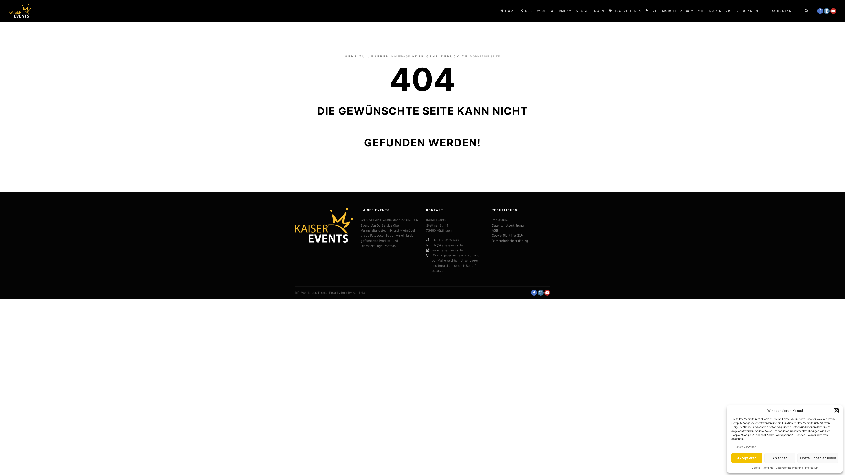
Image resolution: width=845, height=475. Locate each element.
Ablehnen (780, 458)
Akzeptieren (747, 458)
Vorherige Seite (485, 56)
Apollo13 (359, 292)
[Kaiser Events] (20, 11)
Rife (297, 292)
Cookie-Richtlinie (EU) (507, 235)
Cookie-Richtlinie (762, 467)
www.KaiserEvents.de (447, 250)
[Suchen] (806, 11)
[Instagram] (827, 11)
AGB (495, 230)
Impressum (811, 467)
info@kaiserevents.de (447, 245)
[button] (836, 410)
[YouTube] (833, 11)
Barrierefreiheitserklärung (510, 241)
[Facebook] (820, 11)
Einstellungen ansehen (818, 458)
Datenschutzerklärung (789, 467)
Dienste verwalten (745, 446)
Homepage (400, 56)
